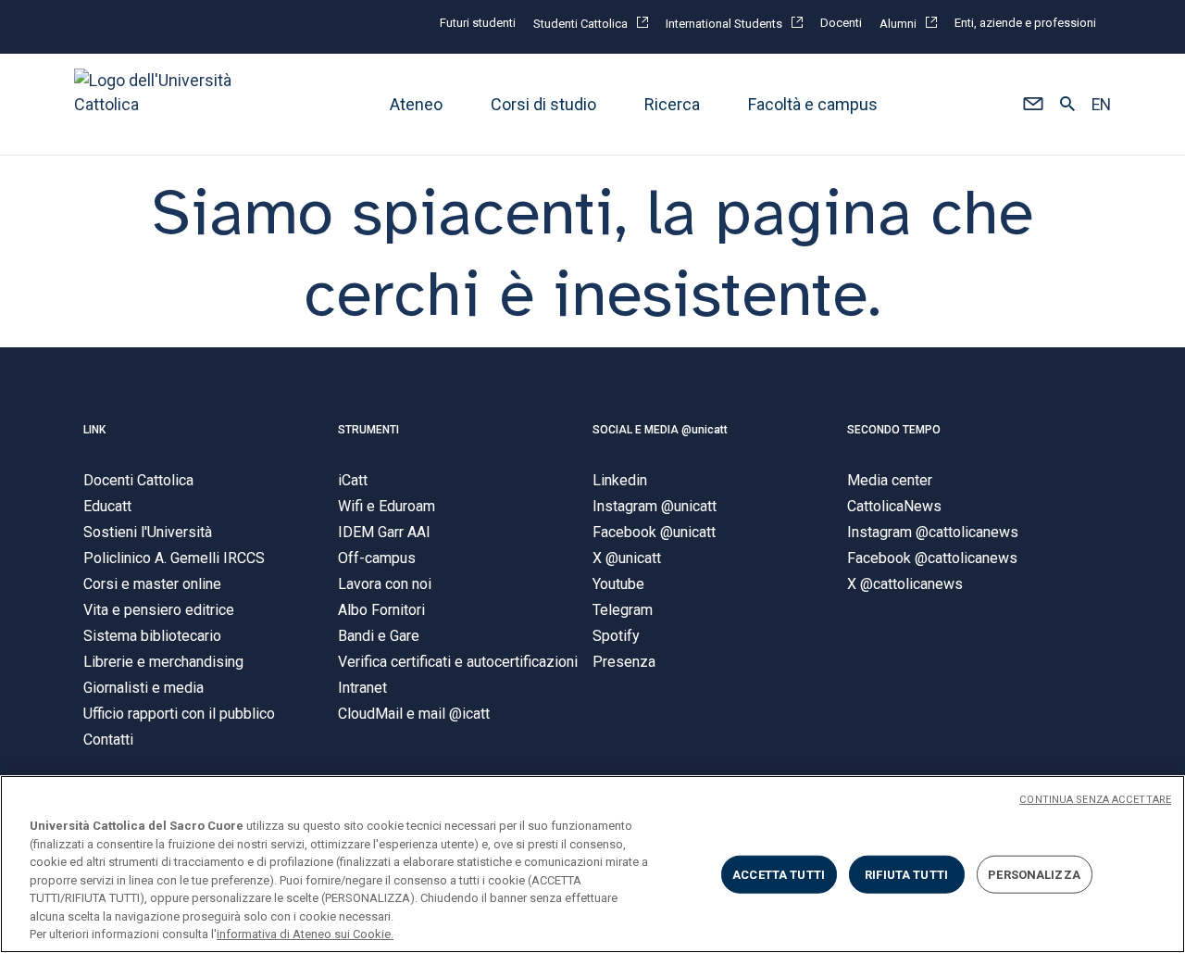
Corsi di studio (543, 104)
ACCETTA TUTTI (778, 874)
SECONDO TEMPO (894, 429)
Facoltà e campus (813, 104)
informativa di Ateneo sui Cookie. (305, 934)
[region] (592, 864)
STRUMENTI (368, 429)
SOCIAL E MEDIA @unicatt (660, 429)
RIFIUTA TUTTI (906, 874)
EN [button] (1101, 104)
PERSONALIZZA (1034, 874)
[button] (1032, 105)
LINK (94, 429)
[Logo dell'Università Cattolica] (161, 104)
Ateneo (416, 104)
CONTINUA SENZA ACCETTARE (1095, 800)
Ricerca (672, 104)
